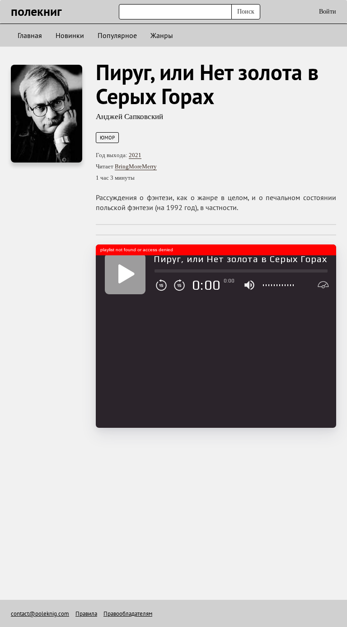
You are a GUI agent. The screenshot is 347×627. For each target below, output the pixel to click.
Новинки (70, 35)
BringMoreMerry (136, 166)
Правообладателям (127, 613)
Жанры (161, 35)
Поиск (245, 11)
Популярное (117, 35)
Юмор (107, 137)
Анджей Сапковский (129, 116)
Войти (327, 11)
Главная (30, 35)
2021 (135, 155)
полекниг (36, 11)
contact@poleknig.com (40, 613)
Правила (86, 613)
